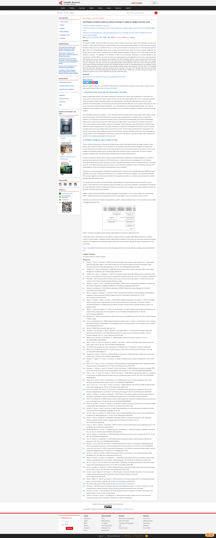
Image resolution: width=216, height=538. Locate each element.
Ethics (103, 518)
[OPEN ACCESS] (137, 3)
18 (83, 354)
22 (83, 373)
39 (83, 457)
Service (121, 516)
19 (83, 358)
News (100, 8)
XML (108, 37)
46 (83, 490)
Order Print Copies (124, 521)
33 (83, 429)
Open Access (146, 518)
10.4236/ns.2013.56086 (92, 37)
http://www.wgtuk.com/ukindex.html (125, 483)
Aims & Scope (64, 21)
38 (83, 453)
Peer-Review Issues (106, 525)
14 (83, 337)
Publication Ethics (148, 521)
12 (83, 328)
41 (83, 467)
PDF (100, 37)
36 (83, 443)
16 (83, 347)
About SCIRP (106, 516)
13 (83, 330)
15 (83, 342)
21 (83, 368)
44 (83, 483)
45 (83, 486)
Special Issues (105, 530)
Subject (86, 521)
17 (83, 349)
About (109, 8)
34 (83, 434)
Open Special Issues (65, 82)
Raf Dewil (92, 25)
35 (83, 439)
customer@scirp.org (67, 193)
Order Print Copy (64, 98)
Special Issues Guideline (66, 89)
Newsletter (62, 95)
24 (83, 384)
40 (83, 462)
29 (83, 408)
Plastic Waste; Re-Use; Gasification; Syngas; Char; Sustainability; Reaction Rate (104, 76)
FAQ (60, 105)
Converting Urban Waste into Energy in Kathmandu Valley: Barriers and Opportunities (67, 49)
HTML (104, 37)
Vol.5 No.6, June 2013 (98, 18)
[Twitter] (60, 184)
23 (83, 380)
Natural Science (87, 18)
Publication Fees (65, 35)
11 (83, 321)
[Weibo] (75, 184)
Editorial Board (64, 31)
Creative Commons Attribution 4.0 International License (120, 509)
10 (83, 250)
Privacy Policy (147, 528)
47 (83, 495)
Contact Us (62, 101)
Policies (146, 516)
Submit (128, 8)
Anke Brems (86, 25)
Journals (82, 8)
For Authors (104, 523)
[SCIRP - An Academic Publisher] (69, 3)
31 (83, 417)
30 (83, 413)
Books (91, 8)
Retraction (146, 525)
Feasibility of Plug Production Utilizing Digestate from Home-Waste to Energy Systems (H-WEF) (68, 71)
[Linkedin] (70, 184)
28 (83, 403)
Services (118, 8)
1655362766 (65, 199)
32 (83, 424)
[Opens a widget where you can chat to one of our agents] (209, 535)
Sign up (101, 536)
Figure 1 (85, 124)
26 (83, 394)
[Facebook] (65, 184)
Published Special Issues (66, 85)
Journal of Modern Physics (67, 117)
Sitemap (86, 525)
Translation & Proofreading (126, 523)
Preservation (146, 523)
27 (83, 399)
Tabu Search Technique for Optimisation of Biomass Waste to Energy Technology (68, 54)
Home (63, 8)
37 (83, 448)
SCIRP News (127, 536)
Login (154, 3)
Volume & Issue (123, 528)
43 (83, 479)
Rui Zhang (106, 25)
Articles (71, 8)
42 (83, 472)
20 (83, 363)
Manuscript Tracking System (126, 518)
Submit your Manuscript (113, 536)
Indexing (62, 38)
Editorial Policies (105, 521)
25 (83, 389)
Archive (62, 28)
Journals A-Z (87, 518)
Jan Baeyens (99, 25)
